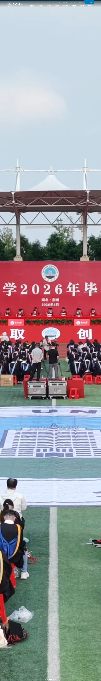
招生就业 (90, 6)
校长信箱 (65, 2)
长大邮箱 (70, 2)
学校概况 (40, 6)
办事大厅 (59, 2)
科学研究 (82, 6)
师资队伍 (57, 6)
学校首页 (32, 6)
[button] (45, 679)
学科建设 (65, 6)
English (80, 2)
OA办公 (75, 2)
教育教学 (74, 6)
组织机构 (49, 6)
